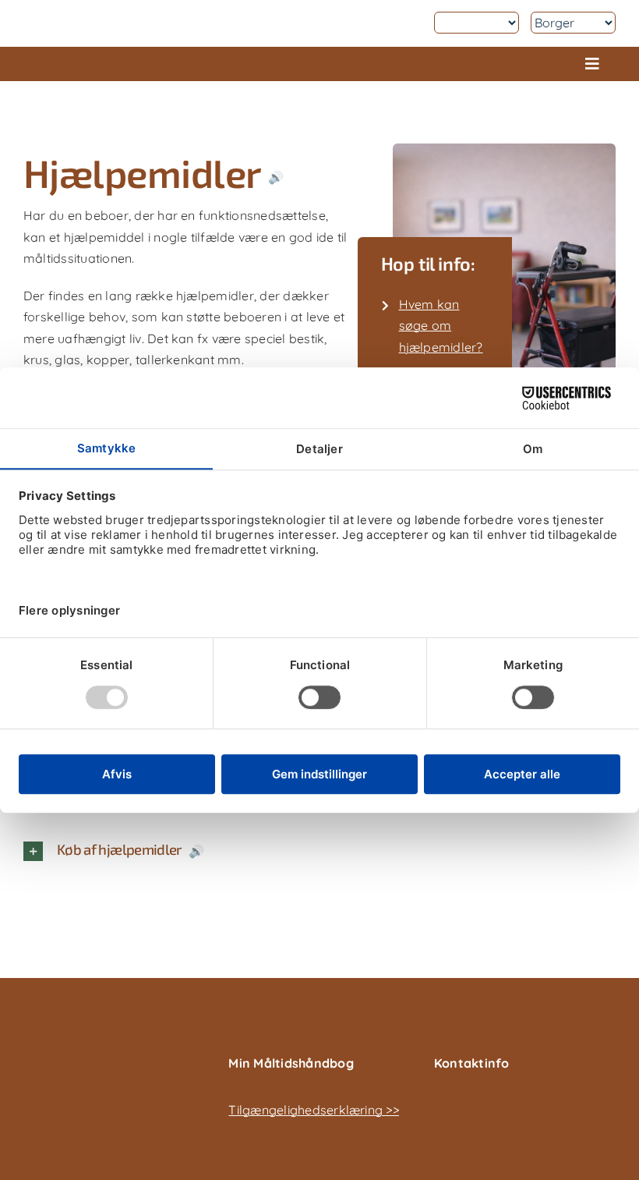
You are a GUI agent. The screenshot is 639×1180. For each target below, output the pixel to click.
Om (411, 22)
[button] (196, 851)
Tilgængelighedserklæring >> (313, 1110)
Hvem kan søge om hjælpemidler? (441, 325)
